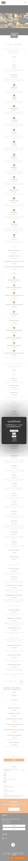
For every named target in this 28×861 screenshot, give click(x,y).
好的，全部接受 (14, 430)
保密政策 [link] (15, 439)
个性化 (14, 436)
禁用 (14, 433)
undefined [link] (14, 440)
